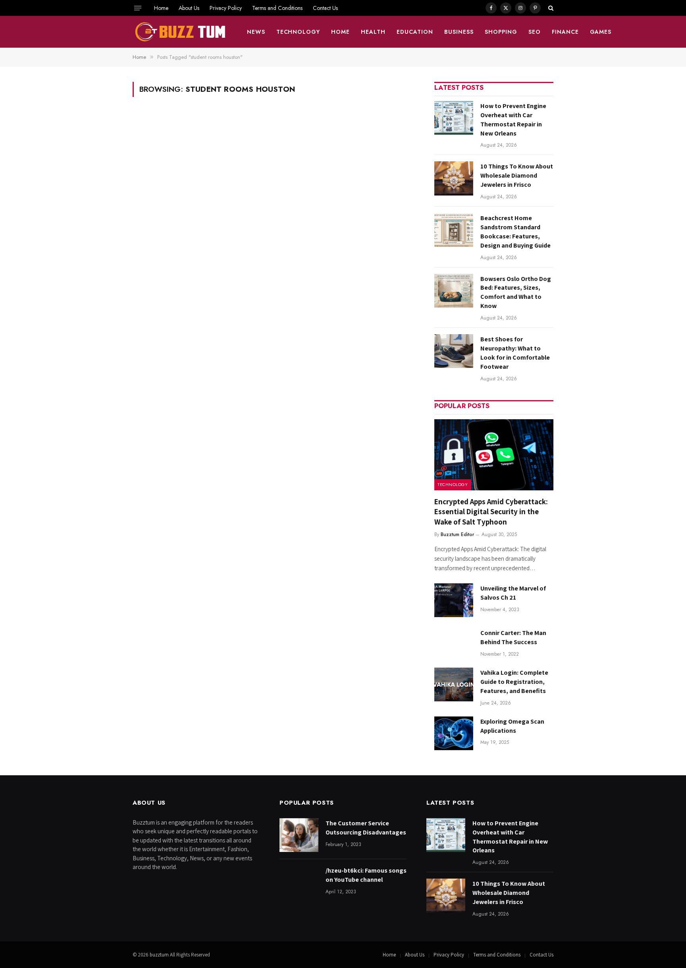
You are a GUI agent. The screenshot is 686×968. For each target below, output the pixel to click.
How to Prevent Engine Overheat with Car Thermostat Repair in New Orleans (513, 119)
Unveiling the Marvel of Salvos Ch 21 (513, 593)
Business (459, 32)
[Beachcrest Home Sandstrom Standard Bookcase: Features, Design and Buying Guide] (453, 230)
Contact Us (325, 8)
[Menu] (137, 8)
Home (161, 8)
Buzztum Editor (457, 534)
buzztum (160, 954)
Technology (298, 32)
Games (601, 32)
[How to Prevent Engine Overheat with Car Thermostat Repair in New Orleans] (453, 118)
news (256, 32)
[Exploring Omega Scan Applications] (453, 733)
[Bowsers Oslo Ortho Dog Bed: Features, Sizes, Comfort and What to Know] (453, 291)
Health (373, 32)
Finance (565, 32)
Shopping (501, 32)
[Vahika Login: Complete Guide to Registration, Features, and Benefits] (453, 684)
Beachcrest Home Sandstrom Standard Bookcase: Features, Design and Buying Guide (515, 232)
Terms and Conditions (277, 8)
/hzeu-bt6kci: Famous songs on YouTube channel (366, 875)
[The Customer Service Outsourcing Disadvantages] (298, 835)
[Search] (550, 8)
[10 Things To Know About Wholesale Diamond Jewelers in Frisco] (453, 178)
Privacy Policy (226, 8)
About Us (189, 8)
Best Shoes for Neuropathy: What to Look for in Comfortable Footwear (515, 353)
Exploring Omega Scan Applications (512, 726)
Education (415, 32)
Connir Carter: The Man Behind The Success (513, 637)
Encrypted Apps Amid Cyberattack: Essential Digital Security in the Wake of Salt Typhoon (491, 512)
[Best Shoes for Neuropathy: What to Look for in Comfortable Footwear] (453, 351)
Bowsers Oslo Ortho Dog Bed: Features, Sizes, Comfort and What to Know (515, 292)
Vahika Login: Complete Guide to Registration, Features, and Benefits (514, 681)
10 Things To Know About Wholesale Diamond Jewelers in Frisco (516, 175)
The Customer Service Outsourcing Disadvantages (366, 827)
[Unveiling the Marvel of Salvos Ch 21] (453, 600)
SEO (534, 32)
